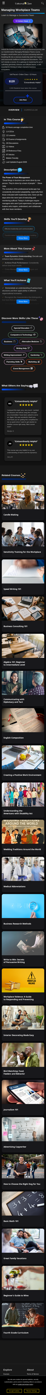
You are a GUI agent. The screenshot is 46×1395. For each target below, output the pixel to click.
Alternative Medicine (30, 342)
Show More (23, 238)
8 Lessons (37, 691)
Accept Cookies (14, 1391)
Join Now (23, 100)
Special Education (21, 328)
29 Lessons (36, 877)
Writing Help (21, 348)
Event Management (21, 369)
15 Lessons (36, 505)
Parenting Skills (13, 362)
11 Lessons (36, 1063)
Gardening (35, 355)
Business (8, 342)
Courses (6, 1374)
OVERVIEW (13, 110)
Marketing (32, 362)
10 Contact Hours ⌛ (23, 21)
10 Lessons (36, 542)
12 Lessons (36, 579)
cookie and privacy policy (25, 1384)
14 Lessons (36, 654)
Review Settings (31, 1391)
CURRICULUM (31, 110)
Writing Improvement (13, 355)
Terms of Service (33, 1374)
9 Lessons (37, 1026)
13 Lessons (36, 951)
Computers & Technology (21, 335)
